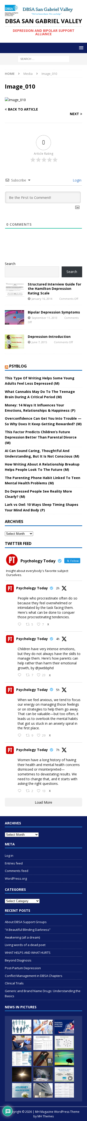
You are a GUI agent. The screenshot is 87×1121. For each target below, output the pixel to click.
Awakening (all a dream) (22, 937)
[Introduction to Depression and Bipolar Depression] (21, 1058)
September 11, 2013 (44, 318)
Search (10, 263)
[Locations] (43, 1090)
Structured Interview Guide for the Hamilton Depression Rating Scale (54, 288)
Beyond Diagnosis (18, 960)
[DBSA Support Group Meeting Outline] (64, 1043)
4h (57, 639)
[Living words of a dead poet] (64, 1058)
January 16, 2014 (42, 298)
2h (57, 588)
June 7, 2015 (39, 342)
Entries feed (14, 863)
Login (76, 180)
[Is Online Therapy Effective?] (43, 1058)
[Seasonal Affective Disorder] (64, 1027)
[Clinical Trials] (43, 1027)
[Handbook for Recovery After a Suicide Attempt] (21, 1090)
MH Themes (45, 1116)
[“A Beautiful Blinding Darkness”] (21, 1074)
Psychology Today (32, 588)
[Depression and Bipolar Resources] (64, 1090)
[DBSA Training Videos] (64, 1074)
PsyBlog (18, 366)
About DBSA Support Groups (26, 922)
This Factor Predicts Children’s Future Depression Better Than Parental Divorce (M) (41, 437)
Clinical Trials (14, 983)
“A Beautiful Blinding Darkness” (28, 929)
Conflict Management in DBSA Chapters (33, 976)
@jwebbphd (44, 668)
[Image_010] (15, 99)
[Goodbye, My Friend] (43, 1074)
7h (57, 750)
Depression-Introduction (49, 336)
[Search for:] (44, 58)
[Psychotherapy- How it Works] (21, 1043)
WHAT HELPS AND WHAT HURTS (28, 952)
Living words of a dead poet (25, 945)
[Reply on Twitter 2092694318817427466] (20, 624)
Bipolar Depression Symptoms (54, 312)
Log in (9, 855)
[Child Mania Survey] (43, 1043)
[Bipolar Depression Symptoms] (14, 317)
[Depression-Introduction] (14, 341)
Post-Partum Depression (23, 968)
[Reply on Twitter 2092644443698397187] (20, 735)
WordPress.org (16, 878)
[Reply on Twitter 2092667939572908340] (20, 675)
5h (57, 690)
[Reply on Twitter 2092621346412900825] (20, 791)
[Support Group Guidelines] (21, 1027)
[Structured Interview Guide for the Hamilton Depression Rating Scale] (14, 289)
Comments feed (16, 871)
